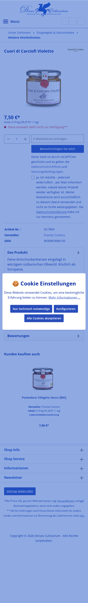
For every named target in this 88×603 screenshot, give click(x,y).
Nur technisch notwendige (31, 309)
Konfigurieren (66, 309)
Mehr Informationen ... (64, 297)
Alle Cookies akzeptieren (44, 318)
